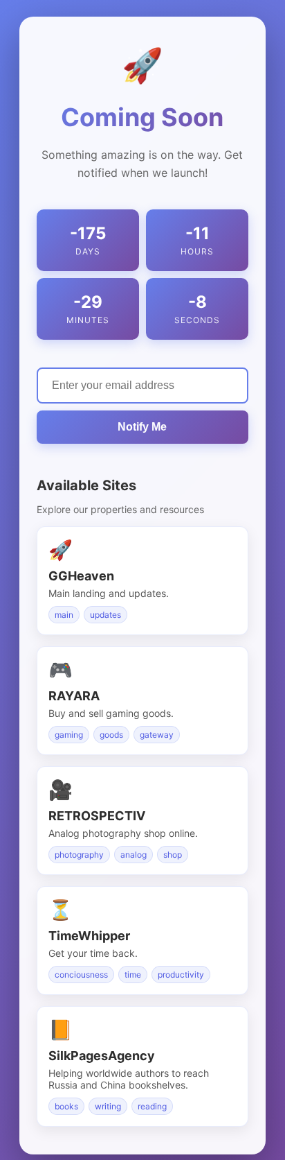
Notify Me (142, 427)
